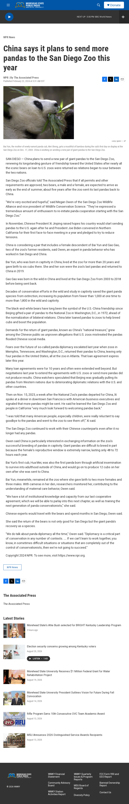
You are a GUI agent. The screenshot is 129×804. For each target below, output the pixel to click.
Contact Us (105, 792)
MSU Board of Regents (81, 787)
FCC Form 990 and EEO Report (109, 775)
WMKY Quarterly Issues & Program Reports (83, 777)
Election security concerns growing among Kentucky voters (61, 646)
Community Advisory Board (59, 784)
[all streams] (124, 17)
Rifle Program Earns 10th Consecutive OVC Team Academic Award (66, 713)
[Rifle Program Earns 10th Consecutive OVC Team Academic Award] (14, 719)
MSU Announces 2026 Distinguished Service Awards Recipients (64, 735)
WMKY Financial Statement (56, 775)
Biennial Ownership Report (110, 784)
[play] (9, 17)
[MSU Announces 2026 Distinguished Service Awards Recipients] (14, 740)
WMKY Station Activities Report (57, 793)
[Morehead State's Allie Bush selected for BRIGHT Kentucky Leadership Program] (14, 630)
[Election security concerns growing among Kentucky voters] (14, 652)
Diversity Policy (82, 795)
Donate (115, 5)
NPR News (9, 37)
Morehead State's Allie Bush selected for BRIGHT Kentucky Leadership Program (74, 625)
